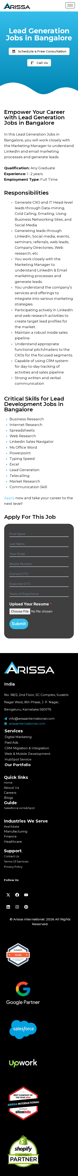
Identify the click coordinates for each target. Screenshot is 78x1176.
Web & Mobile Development (27, 754)
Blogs (8, 798)
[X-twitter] (8, 895)
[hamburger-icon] (70, 5)
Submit (19, 623)
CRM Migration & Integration (27, 748)
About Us (11, 788)
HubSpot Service (18, 759)
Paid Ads (11, 742)
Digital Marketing (18, 737)
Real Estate (11, 826)
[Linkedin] (8, 907)
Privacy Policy (13, 866)
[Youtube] (26, 895)
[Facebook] (17, 895)
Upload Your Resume (29, 604)
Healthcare (13, 842)
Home (8, 782)
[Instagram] (17, 907)
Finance (10, 836)
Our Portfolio (18, 765)
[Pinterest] (26, 907)
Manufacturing (15, 831)
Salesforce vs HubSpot (19, 808)
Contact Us (11, 856)
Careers (10, 793)
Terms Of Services (16, 861)
